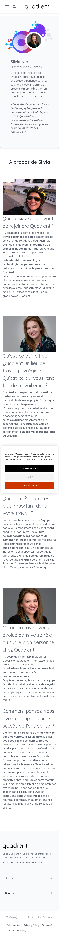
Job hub (10, 878)
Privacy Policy (31, 925)
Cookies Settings (29, 468)
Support (10, 893)
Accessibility (19, 930)
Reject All (29, 477)
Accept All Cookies (29, 485)
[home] (37, 6)
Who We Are (14, 925)
